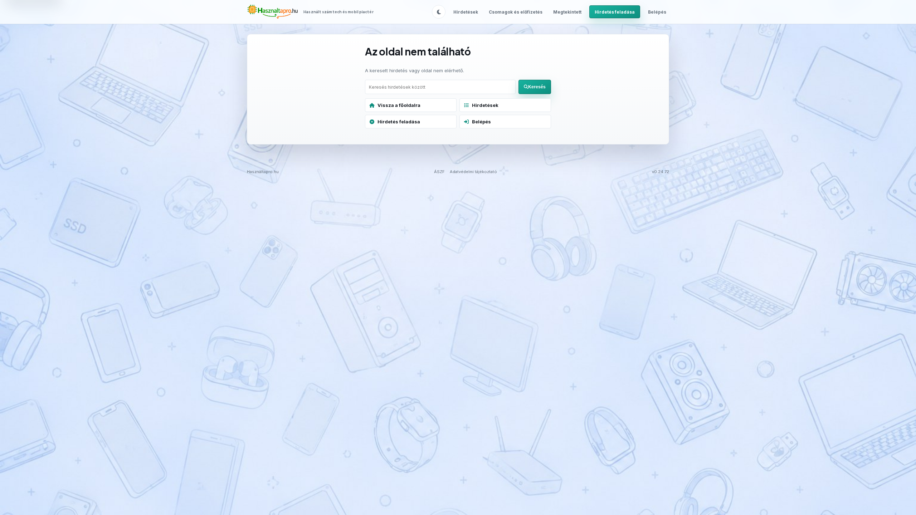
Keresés (537, 86)
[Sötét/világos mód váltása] (438, 12)
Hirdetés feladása (615, 12)
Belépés (657, 12)
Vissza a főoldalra (398, 105)
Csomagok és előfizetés (515, 12)
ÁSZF (439, 171)
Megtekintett (567, 12)
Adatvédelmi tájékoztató (473, 171)
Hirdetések (465, 12)
